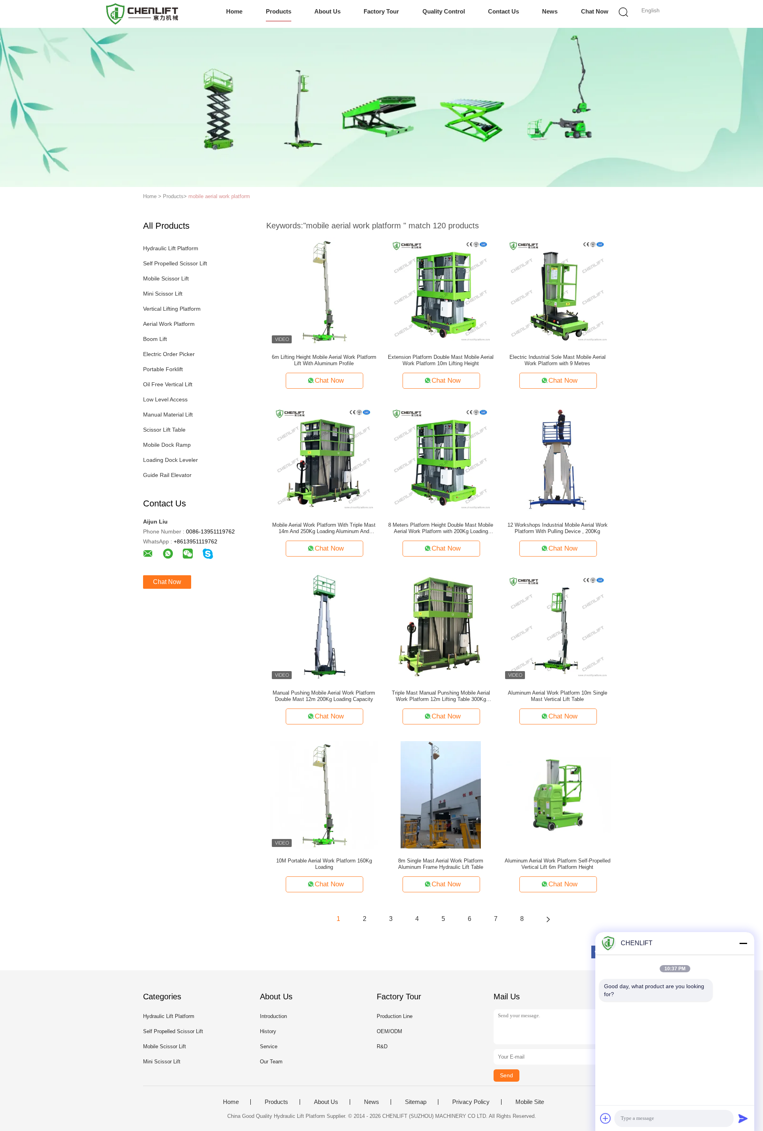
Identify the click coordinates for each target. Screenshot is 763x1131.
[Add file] (605, 1118)
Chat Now (594, 11)
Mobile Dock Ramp (167, 445)
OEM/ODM (389, 1031)
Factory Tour (381, 11)
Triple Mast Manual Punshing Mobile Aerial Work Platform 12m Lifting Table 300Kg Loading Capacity (441, 696)
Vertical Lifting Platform (172, 309)
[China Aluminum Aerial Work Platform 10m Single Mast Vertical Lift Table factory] (557, 627)
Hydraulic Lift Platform (170, 248)
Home (234, 11)
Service (268, 1046)
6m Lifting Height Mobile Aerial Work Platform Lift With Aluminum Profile (324, 360)
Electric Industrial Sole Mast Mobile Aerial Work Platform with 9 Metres (557, 360)
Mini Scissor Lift (162, 293)
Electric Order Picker (169, 354)
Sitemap (415, 1102)
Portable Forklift (163, 369)
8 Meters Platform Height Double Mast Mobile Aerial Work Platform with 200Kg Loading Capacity (440, 528)
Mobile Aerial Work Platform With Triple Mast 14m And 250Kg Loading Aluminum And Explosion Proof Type (324, 528)
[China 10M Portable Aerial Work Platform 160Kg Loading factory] (324, 794)
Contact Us (503, 11)
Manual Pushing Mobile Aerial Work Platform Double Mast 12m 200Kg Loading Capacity (324, 696)
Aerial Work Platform (169, 324)
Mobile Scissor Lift (166, 278)
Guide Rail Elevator (167, 475)
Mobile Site (529, 1102)
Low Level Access (165, 399)
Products (278, 11)
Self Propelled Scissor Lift (175, 263)
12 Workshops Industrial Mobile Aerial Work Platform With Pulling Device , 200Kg (557, 528)
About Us (327, 11)
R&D (382, 1046)
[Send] (743, 1118)
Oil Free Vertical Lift (167, 384)
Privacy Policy (471, 1102)
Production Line (394, 1016)
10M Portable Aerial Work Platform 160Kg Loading (324, 864)
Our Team (271, 1062)
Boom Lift (155, 339)
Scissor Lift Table (164, 429)
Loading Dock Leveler (170, 460)
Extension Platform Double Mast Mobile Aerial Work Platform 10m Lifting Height (441, 360)
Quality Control (443, 11)
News (550, 11)
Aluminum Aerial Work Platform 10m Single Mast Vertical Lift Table (557, 696)
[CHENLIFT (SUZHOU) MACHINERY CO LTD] (142, 14)
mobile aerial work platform (219, 196)
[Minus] (743, 943)
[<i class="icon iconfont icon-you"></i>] (548, 919)
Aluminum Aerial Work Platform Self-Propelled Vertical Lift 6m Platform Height (557, 864)
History (268, 1031)
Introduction (273, 1016)
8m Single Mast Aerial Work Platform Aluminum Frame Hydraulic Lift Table (440, 864)
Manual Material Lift (168, 414)
